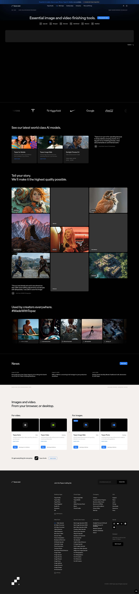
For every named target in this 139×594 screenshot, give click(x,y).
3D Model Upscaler (59, 542)
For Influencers (77, 559)
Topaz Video (57, 500)
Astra (75, 502)
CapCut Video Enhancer (80, 542)
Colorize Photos (58, 548)
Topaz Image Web (78, 497)
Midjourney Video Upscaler (80, 548)
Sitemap (95, 510)
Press (114, 510)
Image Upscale (58, 554)
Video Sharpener (58, 531)
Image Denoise (58, 556)
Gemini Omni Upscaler (79, 531)
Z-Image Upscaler (78, 544)
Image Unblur (57, 552)
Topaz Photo (57, 502)
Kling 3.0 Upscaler (78, 533)
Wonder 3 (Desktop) (98, 530)
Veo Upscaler (77, 540)
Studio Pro (56, 506)
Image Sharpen (58, 559)
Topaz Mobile (77, 500)
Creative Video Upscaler (80, 529)
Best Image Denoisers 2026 (81, 525)
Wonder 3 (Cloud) (97, 528)
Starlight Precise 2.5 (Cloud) (100, 523)
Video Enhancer (58, 529)
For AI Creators (77, 556)
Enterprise (56, 508)
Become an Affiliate (98, 504)
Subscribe (122, 482)
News (114, 500)
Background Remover (59, 540)
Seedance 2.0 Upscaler (79, 535)
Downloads (115, 506)
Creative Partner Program (99, 500)
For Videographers (78, 554)
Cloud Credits (77, 508)
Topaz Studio (57, 497)
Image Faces (57, 561)
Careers (95, 497)
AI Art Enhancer (58, 569)
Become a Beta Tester (98, 502)
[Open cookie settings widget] (136, 591)
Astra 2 (95, 532)
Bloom (75, 506)
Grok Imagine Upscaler (79, 546)
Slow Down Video (58, 533)
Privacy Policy (96, 508)
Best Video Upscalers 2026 (80, 527)
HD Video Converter (59, 527)
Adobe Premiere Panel (79, 504)
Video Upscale (59, 523)
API (55, 510)
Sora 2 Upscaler (77, 537)
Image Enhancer (58, 565)
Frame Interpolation (59, 537)
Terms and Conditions (98, 506)
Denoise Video (57, 535)
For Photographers (78, 552)
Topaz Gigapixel (58, 504)
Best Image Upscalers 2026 (80, 523)
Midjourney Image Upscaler (80, 550)
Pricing (114, 504)
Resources (115, 508)
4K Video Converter (59, 525)
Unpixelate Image (58, 544)
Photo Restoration (58, 546)
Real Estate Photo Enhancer (61, 550)
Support (115, 497)
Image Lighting (58, 563)
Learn (114, 502)
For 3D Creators (78, 561)
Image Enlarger (58, 567)
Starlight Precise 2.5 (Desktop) (98, 526)
